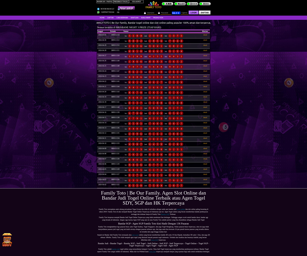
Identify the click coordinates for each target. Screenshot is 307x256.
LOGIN (194, 13)
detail (205, 35)
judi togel (135, 235)
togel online (181, 209)
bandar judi (116, 249)
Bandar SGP (165, 214)
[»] (107, 23)
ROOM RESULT (107, 9)
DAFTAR (205, 13)
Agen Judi (152, 252)
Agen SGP (154, 240)
